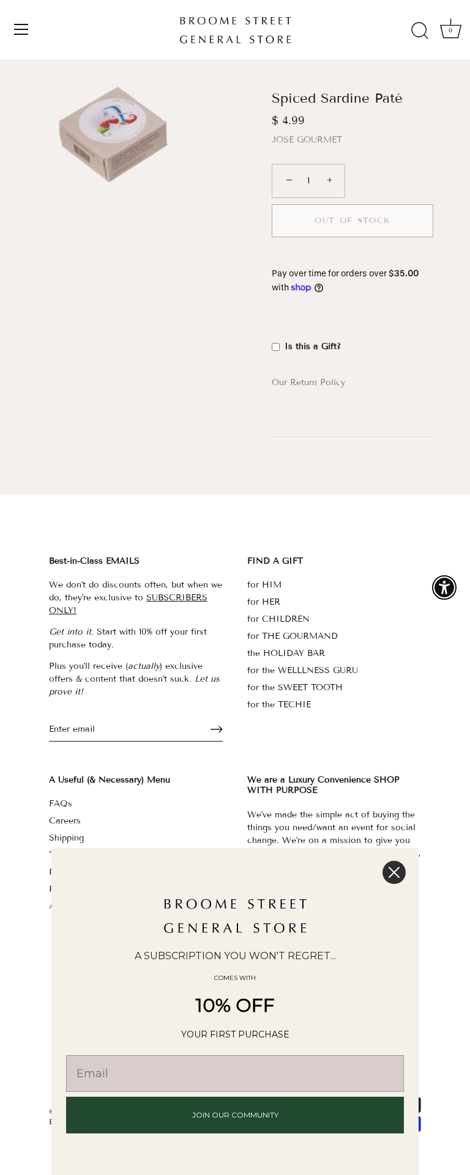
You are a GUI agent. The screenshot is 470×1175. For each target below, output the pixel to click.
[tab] (314, 382)
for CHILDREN (278, 619)
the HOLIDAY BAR (286, 653)
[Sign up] (217, 729)
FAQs (60, 803)
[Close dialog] (394, 872)
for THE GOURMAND (292, 636)
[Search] (419, 31)
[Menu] (21, 29)
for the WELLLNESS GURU (302, 670)
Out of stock (352, 221)
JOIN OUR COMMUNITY (235, 1114)
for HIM (264, 585)
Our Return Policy (308, 382)
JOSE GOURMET (307, 139)
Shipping (66, 838)
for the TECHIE (279, 704)
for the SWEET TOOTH (295, 687)
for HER (263, 602)
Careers (65, 821)
